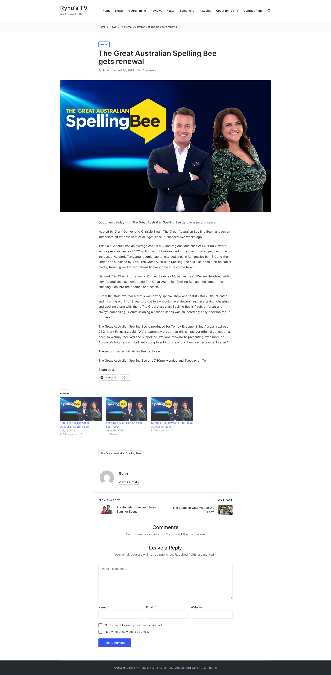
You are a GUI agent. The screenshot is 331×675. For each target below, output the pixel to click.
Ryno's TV (74, 8)
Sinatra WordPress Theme (199, 667)
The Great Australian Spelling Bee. (121, 453)
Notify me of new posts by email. (127, 631)
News (104, 44)
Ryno (123, 473)
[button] (129, 482)
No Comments (147, 70)
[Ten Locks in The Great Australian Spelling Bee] (81, 409)
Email (151, 607)
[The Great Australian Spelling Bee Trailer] (126, 409)
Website (196, 607)
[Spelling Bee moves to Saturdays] (172, 409)
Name (103, 607)
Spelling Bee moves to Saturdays (172, 422)
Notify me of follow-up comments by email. (134, 625)
